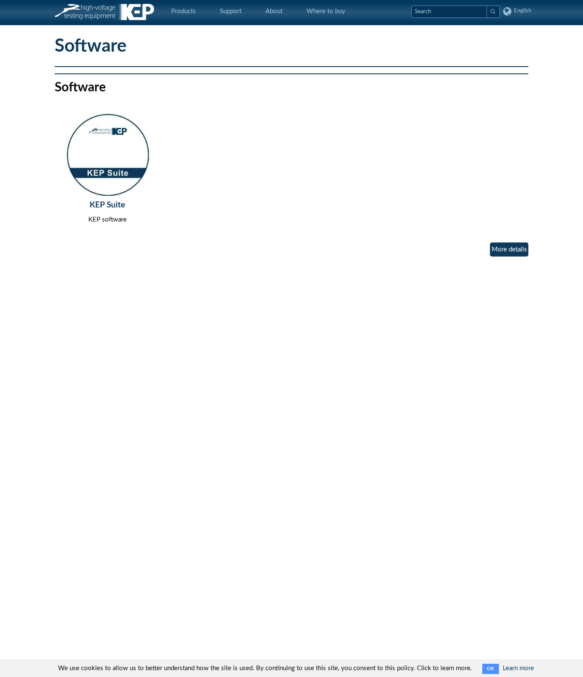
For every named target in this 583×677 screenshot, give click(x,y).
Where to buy (325, 11)
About (274, 11)
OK (490, 668)
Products (183, 11)
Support (231, 11)
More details (509, 249)
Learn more (518, 668)
